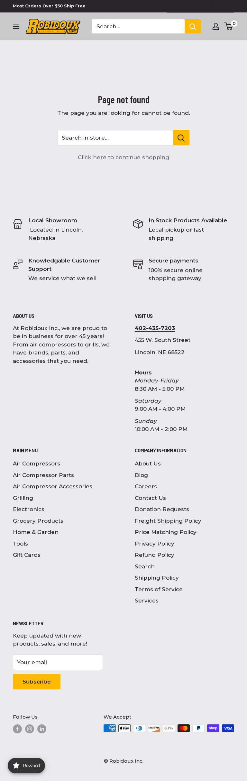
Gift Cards (27, 555)
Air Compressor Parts (43, 475)
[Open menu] (16, 26)
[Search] (193, 26)
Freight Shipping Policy (168, 521)
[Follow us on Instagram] (29, 728)
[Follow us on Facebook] (17, 728)
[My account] (216, 26)
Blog (141, 475)
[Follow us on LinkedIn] (41, 728)
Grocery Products (38, 521)
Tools (20, 543)
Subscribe (37, 681)
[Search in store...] (181, 137)
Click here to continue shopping (123, 157)
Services (147, 600)
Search (145, 566)
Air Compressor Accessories (52, 486)
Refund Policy (154, 555)
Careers (146, 486)
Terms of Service (159, 589)
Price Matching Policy (166, 532)
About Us (148, 463)
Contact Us (150, 498)
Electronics (28, 509)
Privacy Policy (154, 543)
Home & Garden (36, 532)
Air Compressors (36, 463)
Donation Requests (162, 509)
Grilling (23, 498)
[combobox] (138, 26)
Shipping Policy (157, 577)
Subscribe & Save (205, 6)
